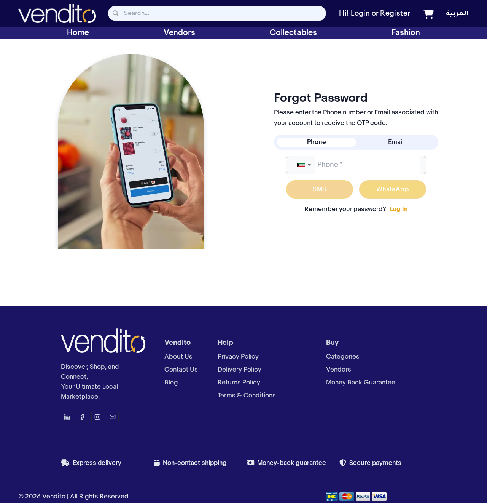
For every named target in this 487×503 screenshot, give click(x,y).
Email (396, 142)
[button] (304, 165)
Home (78, 33)
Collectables (293, 33)
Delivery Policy (239, 370)
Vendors (179, 33)
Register (395, 13)
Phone (316, 142)
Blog (171, 383)
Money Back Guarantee (360, 383)
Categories (343, 357)
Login (360, 13)
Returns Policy (239, 383)
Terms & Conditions (247, 395)
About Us (178, 357)
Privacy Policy (238, 357)
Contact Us (181, 370)
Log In (399, 209)
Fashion (406, 33)
